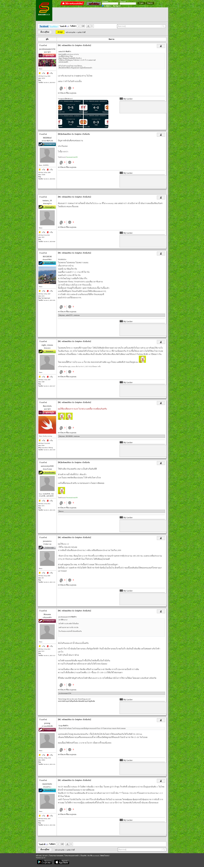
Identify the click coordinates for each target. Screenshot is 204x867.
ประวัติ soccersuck (93, 856)
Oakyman (62, 315)
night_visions (47, 345)
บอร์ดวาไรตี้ (81, 32)
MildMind (47, 138)
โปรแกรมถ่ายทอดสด (56, 856)
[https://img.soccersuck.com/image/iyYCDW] (83, 127)
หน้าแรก (39, 856)
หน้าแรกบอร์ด (70, 32)
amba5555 (69, 315)
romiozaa (77, 315)
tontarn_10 (47, 200)
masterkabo (47, 784)
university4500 (47, 466)
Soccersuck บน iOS (72, 157)
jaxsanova (47, 541)
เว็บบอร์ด (83, 856)
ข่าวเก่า (45, 856)
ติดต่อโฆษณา (105, 856)
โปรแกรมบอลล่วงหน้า (71, 856)
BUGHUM (47, 256)
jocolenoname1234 (47, 49)
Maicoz (61, 511)
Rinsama (47, 614)
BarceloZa (47, 406)
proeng (47, 723)
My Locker (128, 99)
